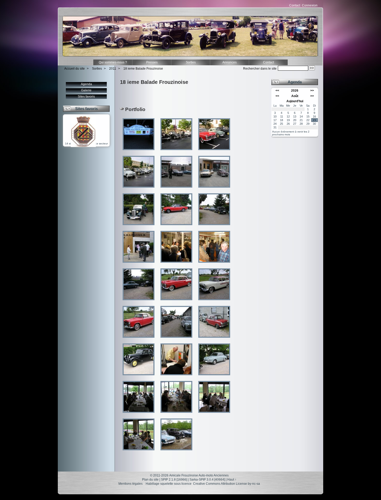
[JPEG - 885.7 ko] (177, 189)
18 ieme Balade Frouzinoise (143, 68)
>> (312, 90)
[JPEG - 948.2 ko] (214, 151)
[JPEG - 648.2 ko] (214, 264)
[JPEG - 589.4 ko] (139, 414)
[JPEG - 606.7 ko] (177, 264)
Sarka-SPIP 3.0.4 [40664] (207, 479)
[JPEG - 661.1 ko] (177, 226)
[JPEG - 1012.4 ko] (139, 301)
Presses (152, 62)
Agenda (86, 84)
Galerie (86, 90)
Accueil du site (74, 68)
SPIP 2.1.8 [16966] (174, 479)
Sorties (191, 62)
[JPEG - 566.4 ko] (139, 151)
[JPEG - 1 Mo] (177, 151)
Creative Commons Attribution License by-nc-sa (226, 484)
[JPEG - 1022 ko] (214, 339)
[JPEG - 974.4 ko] (139, 264)
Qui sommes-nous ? (113, 62)
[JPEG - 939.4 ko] (214, 189)
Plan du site (150, 479)
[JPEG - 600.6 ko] (214, 301)
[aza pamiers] (83, 146)
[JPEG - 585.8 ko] (177, 414)
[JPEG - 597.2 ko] (214, 414)
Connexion (310, 5)
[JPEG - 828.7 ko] (139, 189)
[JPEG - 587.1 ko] (177, 377)
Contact (294, 5)
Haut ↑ (231, 479)
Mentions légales (130, 484)
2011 (112, 68)
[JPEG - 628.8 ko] (139, 452)
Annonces (229, 62)
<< (277, 90)
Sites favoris (86, 96)
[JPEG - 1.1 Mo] (139, 226)
